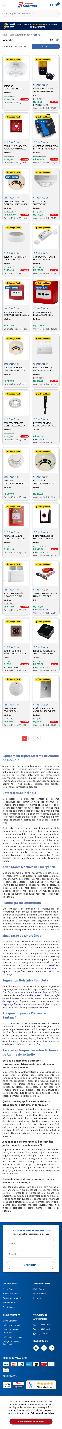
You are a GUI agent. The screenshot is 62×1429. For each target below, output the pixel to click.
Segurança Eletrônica (20, 35)
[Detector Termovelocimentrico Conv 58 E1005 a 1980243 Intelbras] (16, 460)
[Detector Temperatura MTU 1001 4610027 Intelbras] (16, 237)
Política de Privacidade (42, 1413)
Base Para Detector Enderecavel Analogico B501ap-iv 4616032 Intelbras (15, 424)
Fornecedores (9, 1302)
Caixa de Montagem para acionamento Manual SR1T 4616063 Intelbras (15, 147)
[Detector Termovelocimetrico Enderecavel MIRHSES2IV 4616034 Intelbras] (16, 68)
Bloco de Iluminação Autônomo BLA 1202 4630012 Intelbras (43, 369)
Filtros (46, 46)
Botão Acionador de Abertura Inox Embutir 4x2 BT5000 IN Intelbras (44, 710)
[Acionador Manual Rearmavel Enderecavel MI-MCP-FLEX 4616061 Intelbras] (16, 292)
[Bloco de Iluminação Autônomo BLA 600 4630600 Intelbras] (16, 573)
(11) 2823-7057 (43, 1333)
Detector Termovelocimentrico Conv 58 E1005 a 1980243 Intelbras (15, 482)
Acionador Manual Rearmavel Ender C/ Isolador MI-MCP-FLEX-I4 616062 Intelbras (44, 314)
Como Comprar (10, 1320)
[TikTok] (51, 1348)
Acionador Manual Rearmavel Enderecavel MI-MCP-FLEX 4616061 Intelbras (15, 314)
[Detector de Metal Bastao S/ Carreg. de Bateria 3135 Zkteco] (45, 403)
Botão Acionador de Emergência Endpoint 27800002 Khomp (43, 537)
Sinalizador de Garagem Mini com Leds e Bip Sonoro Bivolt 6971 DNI (45, 595)
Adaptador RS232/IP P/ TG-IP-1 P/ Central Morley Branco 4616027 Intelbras (45, 147)
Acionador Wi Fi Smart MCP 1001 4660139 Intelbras (44, 258)
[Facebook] (36, 1348)
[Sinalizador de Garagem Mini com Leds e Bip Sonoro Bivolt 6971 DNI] (45, 573)
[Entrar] (51, 5)
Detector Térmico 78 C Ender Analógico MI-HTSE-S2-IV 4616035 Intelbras (16, 203)
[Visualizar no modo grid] (58, 40)
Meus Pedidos (39, 1293)
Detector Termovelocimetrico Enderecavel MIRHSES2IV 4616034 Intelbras (15, 87)
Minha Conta (38, 1289)
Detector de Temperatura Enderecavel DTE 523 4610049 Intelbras (43, 203)
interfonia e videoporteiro (29, 995)
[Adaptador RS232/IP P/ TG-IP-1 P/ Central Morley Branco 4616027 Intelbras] (45, 126)
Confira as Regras (37, 27)
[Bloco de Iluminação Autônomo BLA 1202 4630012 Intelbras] (45, 347)
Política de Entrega (11, 1325)
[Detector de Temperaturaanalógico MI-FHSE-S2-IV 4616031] (45, 460)
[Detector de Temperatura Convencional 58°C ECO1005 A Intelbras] (16, 688)
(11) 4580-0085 (43, 1329)
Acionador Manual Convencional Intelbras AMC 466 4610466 (15, 537)
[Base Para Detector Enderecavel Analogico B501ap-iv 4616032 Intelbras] (16, 403)
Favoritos (37, 1298)
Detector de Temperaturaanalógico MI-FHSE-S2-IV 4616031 (45, 482)
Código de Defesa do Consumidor (12, 1342)
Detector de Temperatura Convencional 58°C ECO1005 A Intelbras (13, 710)
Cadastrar (31, 1265)
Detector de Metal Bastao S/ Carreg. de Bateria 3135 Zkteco (43, 424)
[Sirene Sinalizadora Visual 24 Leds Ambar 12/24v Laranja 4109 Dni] (45, 68)
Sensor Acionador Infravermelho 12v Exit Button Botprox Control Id (15, 652)
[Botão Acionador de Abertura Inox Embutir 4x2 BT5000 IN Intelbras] (45, 688)
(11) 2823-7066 (43, 1324)
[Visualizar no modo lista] (52, 40)
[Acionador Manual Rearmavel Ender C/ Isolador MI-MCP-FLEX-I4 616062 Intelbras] (45, 292)
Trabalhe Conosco (11, 1293)
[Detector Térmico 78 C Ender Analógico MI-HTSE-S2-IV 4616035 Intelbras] (16, 181)
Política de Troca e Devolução (11, 1331)
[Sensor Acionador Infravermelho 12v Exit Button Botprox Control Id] (16, 631)
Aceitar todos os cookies (31, 1421)
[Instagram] (44, 1348)
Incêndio (36, 35)
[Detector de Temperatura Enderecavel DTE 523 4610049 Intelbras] (45, 181)
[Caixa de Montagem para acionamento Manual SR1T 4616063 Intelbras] (16, 126)
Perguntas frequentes (13, 1298)
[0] (56, 4)
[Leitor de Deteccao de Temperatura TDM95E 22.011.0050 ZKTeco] (45, 631)
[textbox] (31, 13)
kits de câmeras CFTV (45, 992)
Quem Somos (9, 1289)
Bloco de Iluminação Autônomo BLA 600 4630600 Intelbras (14, 595)
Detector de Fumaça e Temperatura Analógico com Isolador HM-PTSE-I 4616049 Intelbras (16, 369)
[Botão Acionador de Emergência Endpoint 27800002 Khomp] (45, 516)
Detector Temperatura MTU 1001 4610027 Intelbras (15, 258)
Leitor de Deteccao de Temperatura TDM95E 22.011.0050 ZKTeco (44, 652)
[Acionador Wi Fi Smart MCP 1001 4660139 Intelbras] (45, 237)
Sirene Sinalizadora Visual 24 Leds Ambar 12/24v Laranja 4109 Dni (44, 90)
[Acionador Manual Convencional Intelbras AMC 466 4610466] (16, 516)
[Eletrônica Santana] (27, 4)
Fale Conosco (9, 1307)
